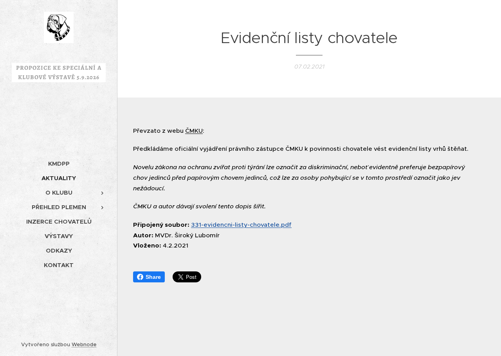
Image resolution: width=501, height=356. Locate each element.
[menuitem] (58, 163)
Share (153, 277)
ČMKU (194, 130)
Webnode (84, 344)
